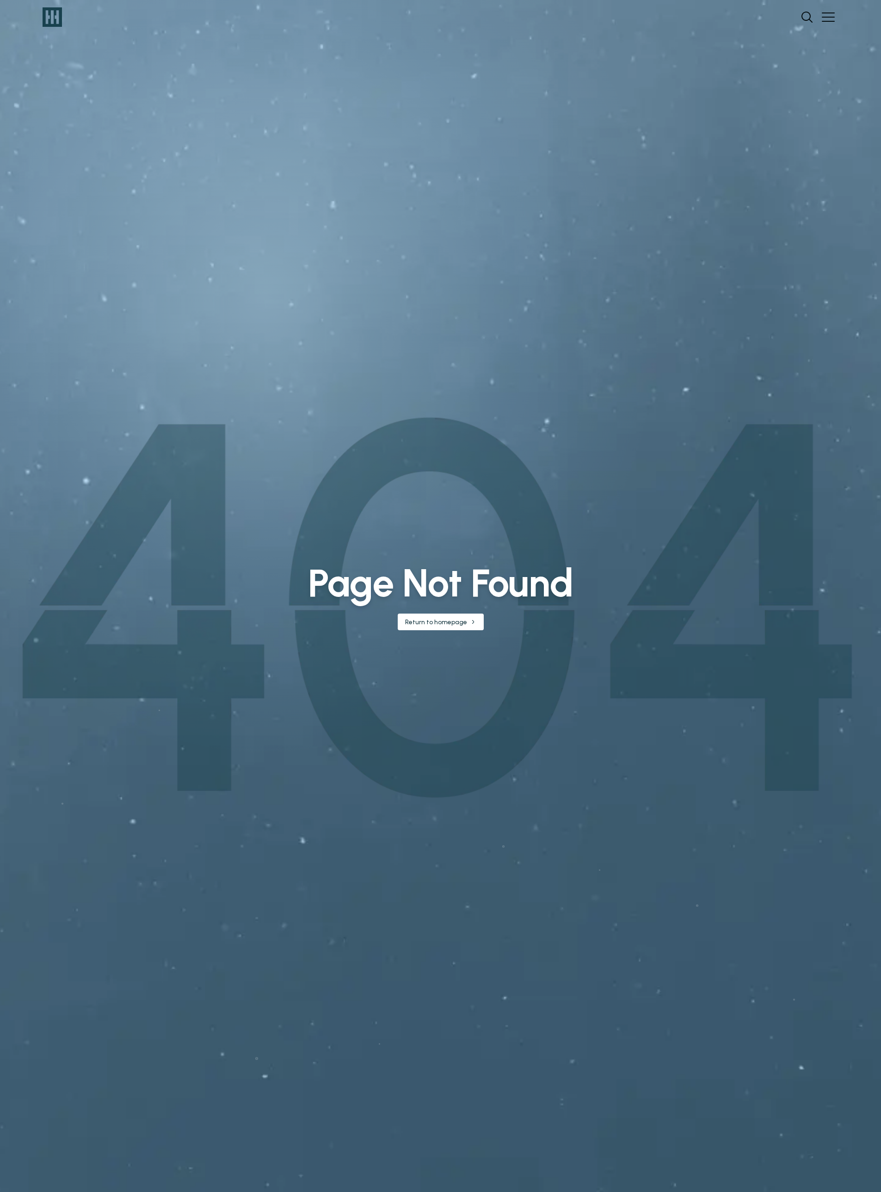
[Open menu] (828, 17)
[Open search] (807, 17)
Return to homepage (436, 622)
